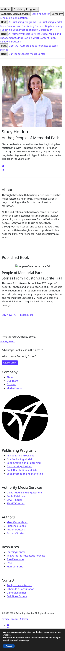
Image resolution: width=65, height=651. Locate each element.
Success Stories (15, 533)
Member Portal (15, 566)
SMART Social (23, 38)
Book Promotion (22, 29)
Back (4, 22)
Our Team (14, 54)
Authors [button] (5, 9)
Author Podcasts (16, 529)
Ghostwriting (42, 26)
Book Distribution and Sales (22, 470)
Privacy (5, 618)
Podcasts (16, 41)
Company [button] (57, 13)
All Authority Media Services (24, 33)
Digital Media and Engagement (24, 492)
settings (25, 640)
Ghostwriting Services (19, 466)
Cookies (14, 618)
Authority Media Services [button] (15, 13)
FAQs (10, 563)
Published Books (16, 526)
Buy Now (7, 314)
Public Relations (16, 496)
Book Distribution (42, 29)
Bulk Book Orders (17, 596)
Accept (9, 646)
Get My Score (7, 341)
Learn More (26, 314)
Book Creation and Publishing (17, 26)
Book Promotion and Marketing (25, 473)
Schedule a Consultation (14, 18)
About (10, 377)
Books (33, 45)
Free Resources (15, 559)
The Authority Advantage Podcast (26, 555)
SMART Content (40, 38)
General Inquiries (16, 592)
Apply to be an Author (19, 585)
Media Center (37, 54)
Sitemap (24, 618)
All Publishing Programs (22, 22)
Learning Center (40, 13)
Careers (24, 54)
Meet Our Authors (18, 45)
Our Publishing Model (49, 22)
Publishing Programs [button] (25, 9)
